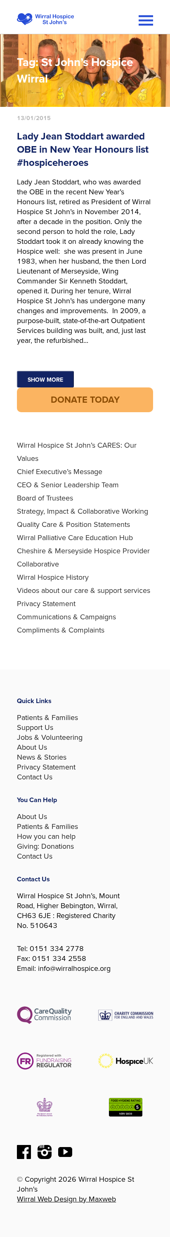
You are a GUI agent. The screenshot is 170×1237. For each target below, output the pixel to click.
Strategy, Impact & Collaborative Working (82, 511)
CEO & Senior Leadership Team (68, 484)
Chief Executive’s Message (59, 471)
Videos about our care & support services (83, 590)
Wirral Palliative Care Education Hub (75, 537)
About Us (32, 747)
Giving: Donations (45, 846)
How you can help (46, 836)
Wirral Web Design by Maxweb (66, 1199)
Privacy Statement (46, 603)
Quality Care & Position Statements (73, 524)
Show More (45, 379)
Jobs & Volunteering (50, 737)
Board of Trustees (45, 498)
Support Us (35, 727)
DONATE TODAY (85, 399)
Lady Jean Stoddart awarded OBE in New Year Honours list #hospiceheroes (83, 149)
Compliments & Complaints (60, 630)
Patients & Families (47, 717)
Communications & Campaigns (66, 616)
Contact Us (34, 776)
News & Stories (41, 757)
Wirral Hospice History (53, 577)
